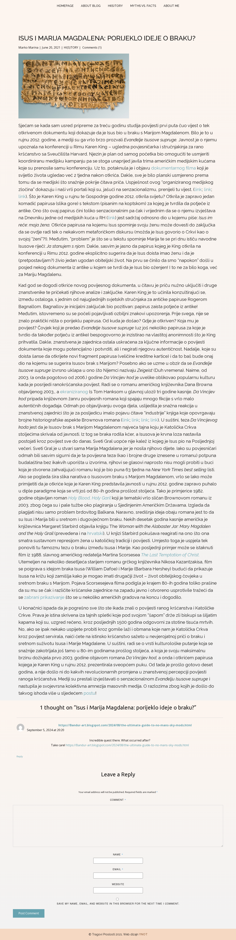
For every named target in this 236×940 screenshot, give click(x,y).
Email (118, 869)
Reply (20, 756)
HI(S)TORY (115, 6)
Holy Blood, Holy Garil (90, 498)
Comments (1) (92, 47)
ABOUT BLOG (90, 6)
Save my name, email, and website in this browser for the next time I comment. (118, 903)
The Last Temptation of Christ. (170, 554)
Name (118, 854)
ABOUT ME (171, 6)
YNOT (143, 934)
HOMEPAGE (65, 6)
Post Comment (28, 913)
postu (89, 693)
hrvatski (95, 533)
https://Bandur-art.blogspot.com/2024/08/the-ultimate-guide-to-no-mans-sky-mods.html (125, 725)
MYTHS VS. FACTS (143, 6)
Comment (118, 799)
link (198, 189)
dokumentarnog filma (173, 168)
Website (118, 884)
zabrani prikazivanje (44, 597)
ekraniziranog (74, 391)
